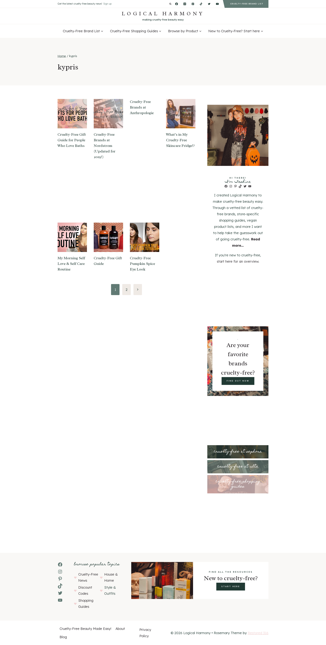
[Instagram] (184, 4)
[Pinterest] (193, 4)
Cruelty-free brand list (246, 4)
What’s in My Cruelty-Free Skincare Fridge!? (180, 140)
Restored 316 (258, 633)
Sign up (107, 3)
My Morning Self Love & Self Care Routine (71, 264)
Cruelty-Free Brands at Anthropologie (142, 107)
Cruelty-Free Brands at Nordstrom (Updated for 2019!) (104, 145)
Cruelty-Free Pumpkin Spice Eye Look (142, 264)
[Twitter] (209, 4)
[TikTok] (201, 4)
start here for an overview (237, 261)
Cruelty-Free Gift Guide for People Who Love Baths (72, 140)
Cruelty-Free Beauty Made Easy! (85, 628)
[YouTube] (217, 4)
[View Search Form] (170, 4)
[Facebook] (176, 4)
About (120, 628)
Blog (63, 637)
